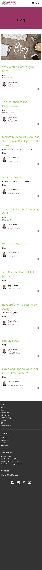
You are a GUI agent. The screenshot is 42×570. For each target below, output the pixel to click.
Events (3, 410)
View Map (5, 445)
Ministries (5, 415)
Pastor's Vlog (6, 418)
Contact (4, 420)
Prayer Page (6, 412)
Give (3, 423)
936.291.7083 (12, 475)
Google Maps (6, 426)
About (3, 407)
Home (3, 405)
